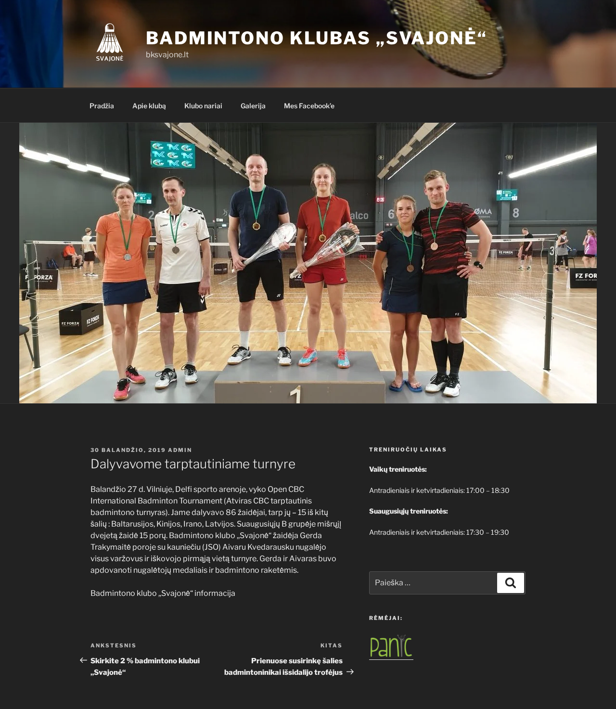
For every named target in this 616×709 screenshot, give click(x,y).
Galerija (253, 106)
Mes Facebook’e (309, 106)
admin (180, 450)
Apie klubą (149, 106)
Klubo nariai (203, 106)
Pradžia (102, 106)
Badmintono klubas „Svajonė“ (317, 38)
